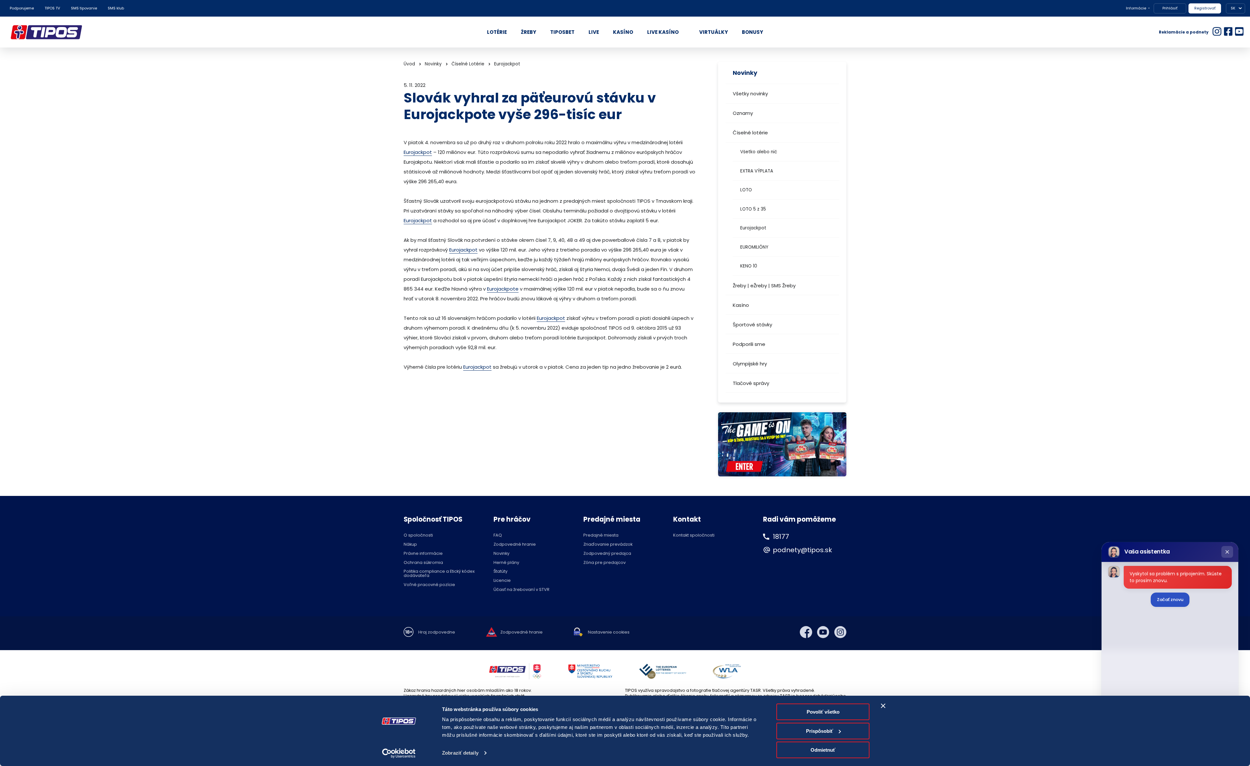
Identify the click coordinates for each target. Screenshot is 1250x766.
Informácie (1136, 8)
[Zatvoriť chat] (1227, 552)
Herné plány (506, 563)
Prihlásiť (1169, 8)
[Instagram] (840, 632)
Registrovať (1204, 8)
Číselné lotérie (750, 132)
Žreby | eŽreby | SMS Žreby (764, 285)
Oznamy (743, 113)
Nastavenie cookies (609, 632)
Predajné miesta (600, 535)
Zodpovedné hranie (514, 544)
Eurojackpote (503, 288)
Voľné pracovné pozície (429, 585)
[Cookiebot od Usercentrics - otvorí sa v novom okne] (398, 753)
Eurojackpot (753, 228)
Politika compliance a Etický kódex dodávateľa (439, 573)
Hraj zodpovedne (436, 632)
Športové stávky (752, 324)
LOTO (746, 190)
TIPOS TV (52, 8)
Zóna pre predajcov (604, 563)
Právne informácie (423, 554)
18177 (781, 536)
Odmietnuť (823, 750)
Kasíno (741, 305)
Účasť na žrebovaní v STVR (521, 590)
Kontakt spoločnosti (694, 535)
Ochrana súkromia (423, 563)
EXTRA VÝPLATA (756, 171)
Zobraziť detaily (460, 753)
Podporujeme (22, 8)
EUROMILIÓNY (754, 247)
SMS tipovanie (84, 8)
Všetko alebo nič (758, 152)
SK (1233, 8)
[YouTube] (823, 632)
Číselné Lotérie (467, 64)
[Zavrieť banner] (883, 706)
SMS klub (116, 8)
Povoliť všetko (823, 712)
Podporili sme (749, 344)
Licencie (502, 581)
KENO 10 (748, 266)
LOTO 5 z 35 (753, 209)
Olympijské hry (750, 363)
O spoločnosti (418, 535)
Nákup (410, 544)
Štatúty (500, 571)
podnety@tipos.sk (802, 550)
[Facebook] (806, 632)
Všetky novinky (750, 93)
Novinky (433, 64)
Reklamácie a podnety (1184, 32)
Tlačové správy (751, 383)
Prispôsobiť (819, 731)
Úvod (409, 64)
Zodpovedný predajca (607, 554)
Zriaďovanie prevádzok (607, 544)
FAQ (497, 535)
